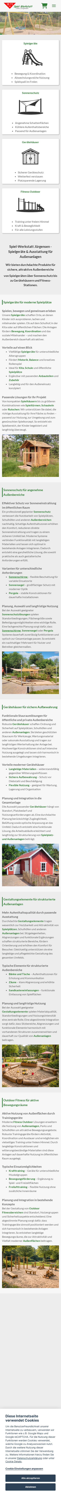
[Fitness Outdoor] (30, 210)
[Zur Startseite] (18, 6)
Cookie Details (13, 1461)
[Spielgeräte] (30, 62)
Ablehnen (30, 1487)
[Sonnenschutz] (30, 112)
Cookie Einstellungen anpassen (24, 1468)
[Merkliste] (44, 6)
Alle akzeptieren (30, 1478)
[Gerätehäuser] (30, 161)
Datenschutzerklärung (29, 1458)
